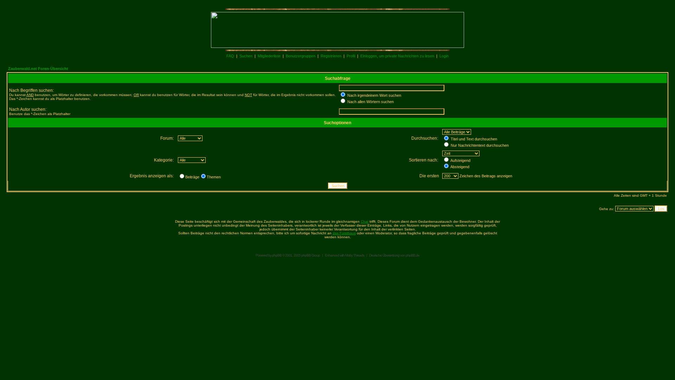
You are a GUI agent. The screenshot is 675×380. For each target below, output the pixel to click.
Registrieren (331, 56)
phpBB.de (412, 255)
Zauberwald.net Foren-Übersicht (38, 68)
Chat (364, 221)
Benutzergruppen (300, 56)
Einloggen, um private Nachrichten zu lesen (397, 56)
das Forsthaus (344, 233)
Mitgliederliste (269, 56)
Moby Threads (354, 255)
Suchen (245, 56)
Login (444, 56)
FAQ (230, 56)
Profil (351, 56)
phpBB (277, 255)
